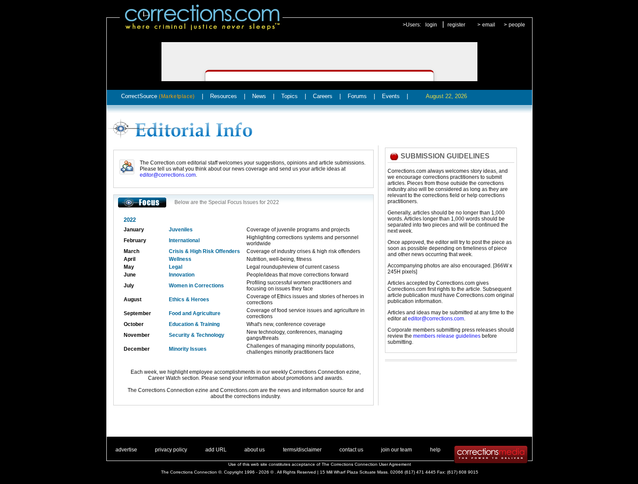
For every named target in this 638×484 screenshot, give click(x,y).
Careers (322, 96)
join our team (396, 450)
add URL (216, 450)
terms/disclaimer (302, 450)
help (435, 450)
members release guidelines (446, 336)
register (456, 25)
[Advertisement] (446, 388)
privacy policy (171, 450)
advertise (126, 450)
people (517, 25)
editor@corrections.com (168, 175)
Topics (289, 96)
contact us (351, 450)
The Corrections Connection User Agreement (366, 464)
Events (391, 96)
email (488, 25)
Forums (357, 96)
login (431, 25)
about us (254, 450)
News (259, 96)
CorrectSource (158, 96)
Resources (223, 96)
